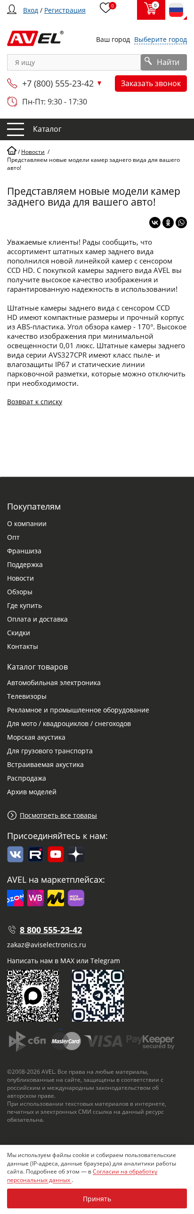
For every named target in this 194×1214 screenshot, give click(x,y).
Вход (30, 10)
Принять (97, 1198)
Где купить (24, 605)
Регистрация (65, 10)
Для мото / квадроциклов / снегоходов (69, 723)
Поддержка (25, 564)
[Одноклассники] (168, 222)
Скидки (18, 632)
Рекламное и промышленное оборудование (78, 709)
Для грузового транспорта (50, 750)
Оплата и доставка (37, 619)
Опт (13, 537)
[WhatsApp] (181, 222)
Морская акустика (36, 737)
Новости (20, 578)
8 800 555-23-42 (51, 929)
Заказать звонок (151, 83)
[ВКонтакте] (155, 222)
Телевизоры (27, 696)
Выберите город (160, 39)
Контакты (22, 646)
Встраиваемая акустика (45, 764)
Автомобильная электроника (54, 682)
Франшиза (24, 550)
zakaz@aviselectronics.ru (46, 944)
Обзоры (19, 591)
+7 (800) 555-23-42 (58, 83)
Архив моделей (32, 791)
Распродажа (26, 778)
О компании (27, 523)
